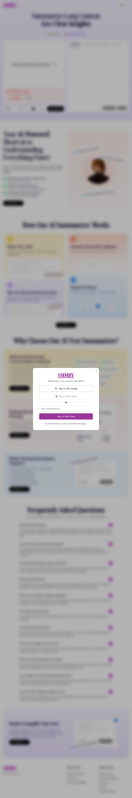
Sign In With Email (66, 416)
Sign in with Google (68, 388)
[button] (96, 370)
